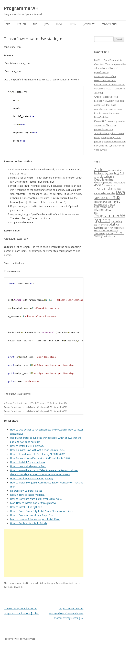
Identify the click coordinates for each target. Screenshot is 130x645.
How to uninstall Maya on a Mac (28, 466)
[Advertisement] (43, 553)
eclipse (106, 185)
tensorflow (99, 230)
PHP (35, 24)
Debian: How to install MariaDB (27, 494)
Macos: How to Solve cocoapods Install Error (35, 519)
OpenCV (111, 204)
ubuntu (119, 233)
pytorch (115, 221)
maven (98, 201)
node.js (98, 204)
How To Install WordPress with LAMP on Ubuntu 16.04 (40, 458)
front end (102, 188)
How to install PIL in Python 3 (26, 507)
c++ (122, 173)
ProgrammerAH (21, 8)
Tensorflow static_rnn (67, 583)
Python (21, 24)
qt (121, 221)
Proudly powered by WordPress (19, 638)
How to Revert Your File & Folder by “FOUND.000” (37, 454)
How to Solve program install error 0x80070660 (36, 498)
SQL (122, 227)
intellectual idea (107, 193)
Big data (109, 173)
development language (109, 182)
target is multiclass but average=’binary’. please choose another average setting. (66, 613)
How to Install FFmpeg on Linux (27, 462)
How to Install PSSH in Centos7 (27, 445)
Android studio (115, 170)
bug (116, 173)
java (120, 192)
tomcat (109, 233)
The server (99, 233)
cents (96, 177)
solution (113, 224)
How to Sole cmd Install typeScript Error (32, 515)
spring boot (112, 228)
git (111, 188)
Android (101, 169)
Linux (73, 24)
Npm (105, 204)
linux (115, 197)
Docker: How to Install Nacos (26, 490)
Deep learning (104, 179)
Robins (22, 587)
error (113, 185)
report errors (100, 224)
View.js (98, 236)
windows (109, 236)
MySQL (59, 24)
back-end (99, 173)
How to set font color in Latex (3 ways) (31, 478)
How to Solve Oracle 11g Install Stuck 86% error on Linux (41, 511)
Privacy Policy (109, 24)
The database (111, 230)
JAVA (47, 24)
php (96, 212)
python (102, 220)
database (107, 176)
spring (99, 227)
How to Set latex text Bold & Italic (28, 523)
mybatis (107, 201)
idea (96, 193)
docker (98, 185)
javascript (102, 197)
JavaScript (89, 24)
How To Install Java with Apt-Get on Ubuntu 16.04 (37, 450)
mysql (117, 201)
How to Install (36, 583)
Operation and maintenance (103, 208)
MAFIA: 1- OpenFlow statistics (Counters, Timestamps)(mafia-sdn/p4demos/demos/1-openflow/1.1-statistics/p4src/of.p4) (110, 68)
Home (7, 24)
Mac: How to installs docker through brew (33, 502)
